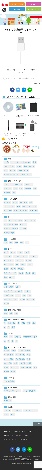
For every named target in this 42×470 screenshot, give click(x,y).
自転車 (6, 367)
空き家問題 (8, 400)
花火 (5, 277)
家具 (10, 313)
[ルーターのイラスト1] (33, 107)
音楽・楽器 (31, 299)
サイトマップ (24, 439)
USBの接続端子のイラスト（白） (21, 31)
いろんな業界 (12, 199)
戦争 (16, 242)
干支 (10, 337)
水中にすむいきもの (30, 337)
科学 (18, 206)
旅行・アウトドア (10, 273)
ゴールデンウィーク (21, 256)
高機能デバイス (9, 233)
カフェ (18, 287)
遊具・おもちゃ (26, 367)
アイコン (7, 410)
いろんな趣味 (8, 287)
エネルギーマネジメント (12, 391)
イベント (11, 249)
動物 (5, 337)
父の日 (27, 273)
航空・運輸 (8, 210)
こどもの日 (34, 256)
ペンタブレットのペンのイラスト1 (8, 134)
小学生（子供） (9, 166)
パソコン (23, 224)
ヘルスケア (28, 184)
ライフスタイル (13, 283)
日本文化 (11, 378)
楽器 (15, 363)
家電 (28, 359)
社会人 (19, 166)
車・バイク (15, 367)
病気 (14, 192)
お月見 (6, 252)
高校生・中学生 (23, 170)
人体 (15, 188)
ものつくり (23, 202)
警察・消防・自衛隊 (21, 210)
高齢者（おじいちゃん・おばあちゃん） (17, 174)
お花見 (27, 252)
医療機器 (7, 192)
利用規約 (17, 9)
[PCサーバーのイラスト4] (33, 126)
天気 (23, 323)
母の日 (21, 273)
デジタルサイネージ (11, 224)
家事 (24, 295)
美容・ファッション (29, 206)
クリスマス (8, 256)
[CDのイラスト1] (8, 107)
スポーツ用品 (8, 359)
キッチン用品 (20, 355)
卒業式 (30, 265)
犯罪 (21, 242)
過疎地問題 (12, 397)
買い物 (22, 299)
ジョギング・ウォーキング (13, 291)
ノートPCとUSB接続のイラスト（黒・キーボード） (20, 134)
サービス (7, 202)
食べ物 (6, 371)
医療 (34, 188)
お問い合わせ (29, 435)
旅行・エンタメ (9, 206)
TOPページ (7, 431)
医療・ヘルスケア (14, 181)
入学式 (23, 265)
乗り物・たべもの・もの (9, 78)
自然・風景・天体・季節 (17, 319)
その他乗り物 (20, 359)
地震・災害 (12, 323)
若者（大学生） (29, 166)
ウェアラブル (8, 355)
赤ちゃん (12, 170)
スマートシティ (13, 387)
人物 (9, 159)
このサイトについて (17, 4)
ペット (18, 295)
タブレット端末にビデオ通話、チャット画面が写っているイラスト (21, 116)
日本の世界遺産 (9, 381)
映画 (29, 295)
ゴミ (28, 355)
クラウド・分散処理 (15, 220)
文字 (12, 414)
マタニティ (8, 188)
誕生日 (11, 277)
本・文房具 (8, 363)
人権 (5, 242)
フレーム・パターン (31, 410)
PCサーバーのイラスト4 (33, 134)
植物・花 (18, 337)
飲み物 (13, 371)
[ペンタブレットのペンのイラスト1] (8, 126)
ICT (9, 217)
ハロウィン (19, 260)
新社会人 (21, 269)
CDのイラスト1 (8, 115)
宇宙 (28, 323)
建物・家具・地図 (14, 310)
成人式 (13, 269)
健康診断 (28, 188)
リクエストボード (33, 9)
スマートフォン (30, 220)
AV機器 (6, 351)
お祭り (20, 252)
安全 (10, 242)
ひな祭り (28, 260)
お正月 (13, 252)
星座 (33, 323)
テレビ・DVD (8, 295)
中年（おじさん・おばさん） (21, 162)
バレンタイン (8, 260)
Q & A (33, 4)
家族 (34, 162)
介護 (20, 188)
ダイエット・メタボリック (13, 184)
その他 (6, 162)
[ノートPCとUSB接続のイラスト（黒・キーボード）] (20, 126)
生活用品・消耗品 (25, 363)
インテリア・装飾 (24, 351)
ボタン (6, 414)
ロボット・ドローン (11, 229)
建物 (16, 313)
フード (14, 202)
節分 (33, 273)
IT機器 (19, 78)
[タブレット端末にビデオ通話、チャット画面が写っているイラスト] (20, 107)
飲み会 (6, 303)
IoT (5, 220)
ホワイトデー (8, 265)
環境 (27, 242)
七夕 (17, 265)
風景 (13, 327)
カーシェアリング (29, 391)
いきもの (11, 333)
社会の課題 (12, 239)
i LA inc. (18, 463)
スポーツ (28, 291)
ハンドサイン (17, 410)
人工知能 (23, 229)
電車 (35, 367)
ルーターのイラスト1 (33, 115)
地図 (5, 313)
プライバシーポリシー (11, 439)
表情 (5, 170)
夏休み (6, 269)
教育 (30, 202)
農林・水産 (34, 210)
